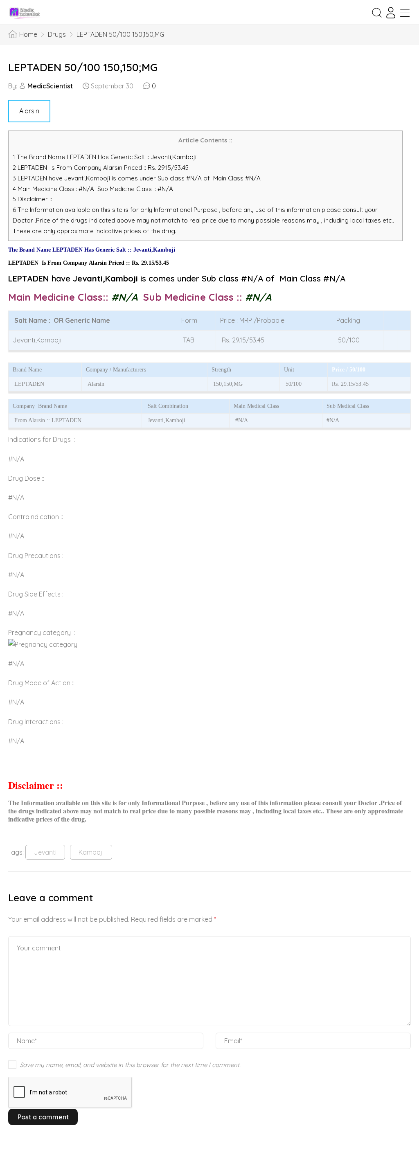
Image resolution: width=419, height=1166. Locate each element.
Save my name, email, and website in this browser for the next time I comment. (130, 1065)
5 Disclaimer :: (32, 199)
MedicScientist (50, 86)
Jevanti (45, 852)
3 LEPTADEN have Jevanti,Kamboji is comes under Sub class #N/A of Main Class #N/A (137, 178)
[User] (391, 13)
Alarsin (29, 111)
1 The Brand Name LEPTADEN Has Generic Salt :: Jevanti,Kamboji (105, 157)
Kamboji (91, 852)
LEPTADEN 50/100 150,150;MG (83, 67)
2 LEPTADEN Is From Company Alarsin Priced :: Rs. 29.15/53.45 (101, 167)
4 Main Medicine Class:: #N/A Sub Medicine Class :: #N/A (94, 189)
